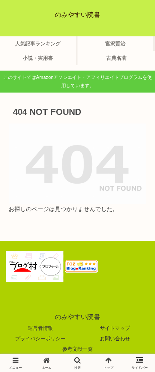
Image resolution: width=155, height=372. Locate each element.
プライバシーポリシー (40, 338)
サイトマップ (115, 328)
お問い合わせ (115, 338)
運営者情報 (40, 328)
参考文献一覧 (77, 349)
